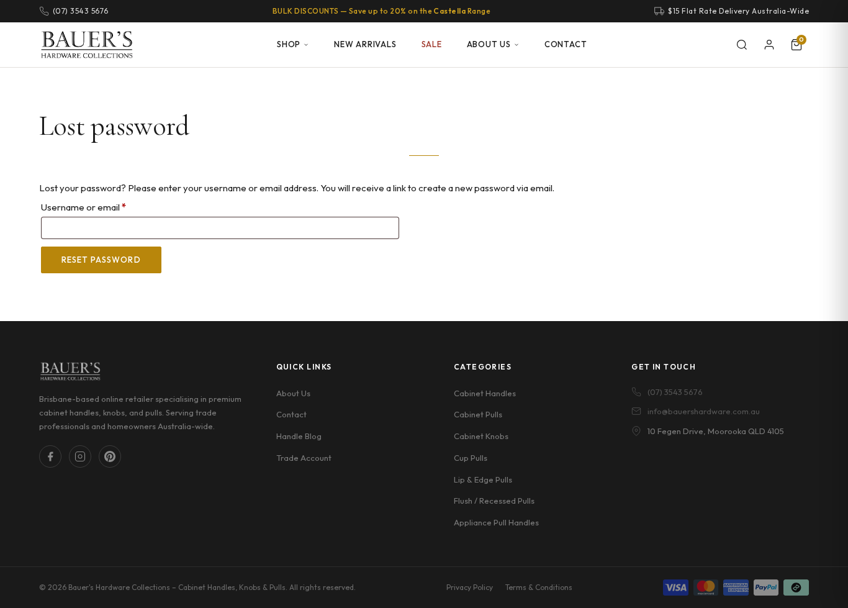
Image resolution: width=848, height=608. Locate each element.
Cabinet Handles (485, 393)
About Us (489, 44)
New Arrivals (365, 44)
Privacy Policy (469, 587)
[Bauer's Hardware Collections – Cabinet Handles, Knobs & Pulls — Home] (86, 45)
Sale (432, 44)
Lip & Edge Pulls (483, 479)
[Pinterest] (110, 456)
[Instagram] (80, 456)
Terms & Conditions (538, 587)
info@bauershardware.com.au (703, 411)
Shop (288, 44)
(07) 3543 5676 (675, 392)
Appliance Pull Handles (496, 522)
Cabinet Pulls (478, 414)
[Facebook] (50, 456)
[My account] (769, 44)
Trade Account (304, 458)
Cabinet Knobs (481, 436)
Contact (565, 44)
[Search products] (741, 44)
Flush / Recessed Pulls (494, 501)
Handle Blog (299, 436)
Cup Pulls (470, 458)
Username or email (102, 207)
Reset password (101, 260)
